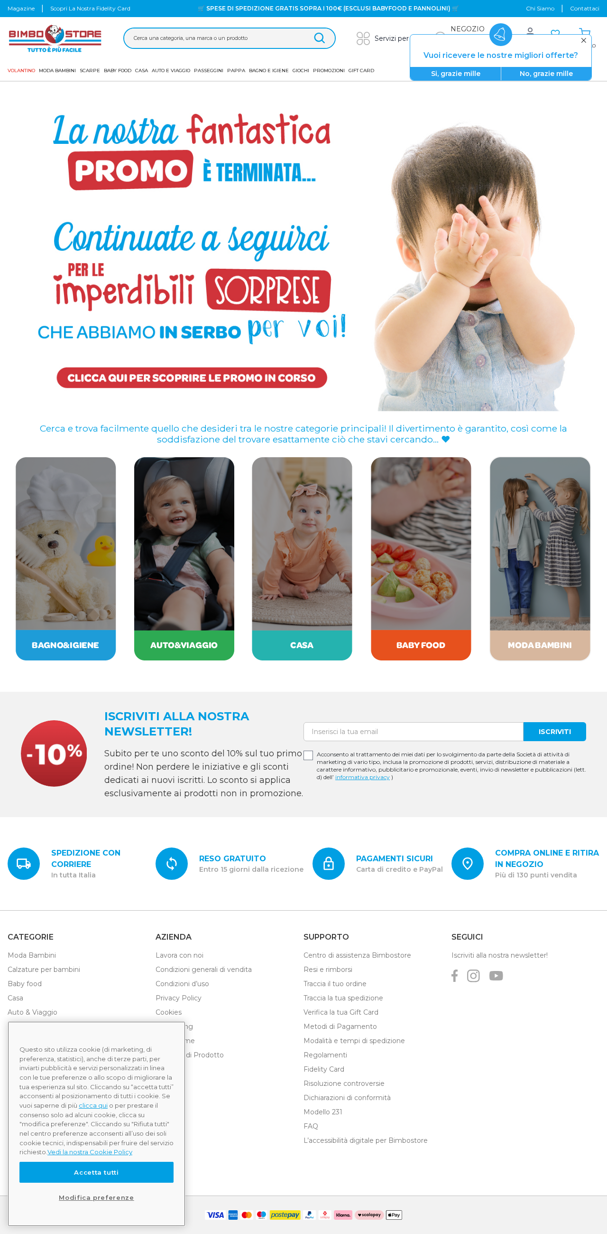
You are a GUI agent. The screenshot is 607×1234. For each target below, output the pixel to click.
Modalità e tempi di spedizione (354, 1040)
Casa (141, 70)
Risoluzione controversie (344, 1083)
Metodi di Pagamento (340, 1026)
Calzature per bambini (44, 969)
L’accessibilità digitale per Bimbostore (366, 1140)
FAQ (311, 1126)
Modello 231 (323, 1112)
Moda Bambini (57, 70)
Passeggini (208, 70)
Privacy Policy (179, 998)
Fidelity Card (324, 1069)
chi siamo (540, 8)
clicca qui (93, 1105)
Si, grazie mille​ (455, 73)
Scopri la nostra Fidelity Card (90, 8)
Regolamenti (325, 1055)
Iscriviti (555, 731)
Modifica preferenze (96, 1197)
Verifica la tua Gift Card (341, 1012)
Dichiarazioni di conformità (347, 1097)
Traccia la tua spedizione (343, 998)
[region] (96, 1123)
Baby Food (117, 70)
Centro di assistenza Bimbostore (357, 955)
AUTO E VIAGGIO (171, 70)
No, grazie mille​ (546, 73)
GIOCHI (301, 70)
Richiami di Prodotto (190, 1055)
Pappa (236, 70)
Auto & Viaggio (32, 1012)
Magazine (21, 8)
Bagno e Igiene (269, 70)
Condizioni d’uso (182, 984)
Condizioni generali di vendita (204, 969)
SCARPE (90, 70)
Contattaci (584, 8)
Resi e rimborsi (328, 969)
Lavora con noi (179, 955)
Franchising (174, 1026)
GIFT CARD (361, 70)
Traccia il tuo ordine (335, 984)
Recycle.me (175, 1040)
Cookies (169, 1012)
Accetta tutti (96, 1172)
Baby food (25, 984)
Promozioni (329, 70)
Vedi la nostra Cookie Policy (89, 1152)
